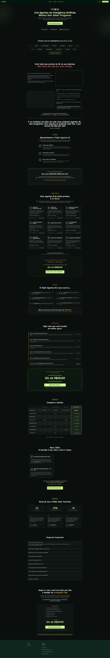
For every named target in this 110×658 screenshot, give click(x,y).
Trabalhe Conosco (61, 1)
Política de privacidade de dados (46, 649)
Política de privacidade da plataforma (47, 651)
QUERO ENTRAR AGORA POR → (55, 384)
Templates (50, 1)
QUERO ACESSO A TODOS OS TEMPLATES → (55, 271)
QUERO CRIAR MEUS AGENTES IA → (55, 23)
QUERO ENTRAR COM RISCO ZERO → (55, 488)
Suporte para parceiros (45, 653)
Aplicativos (55, 1)
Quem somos (44, 645)
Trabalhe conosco (44, 647)
